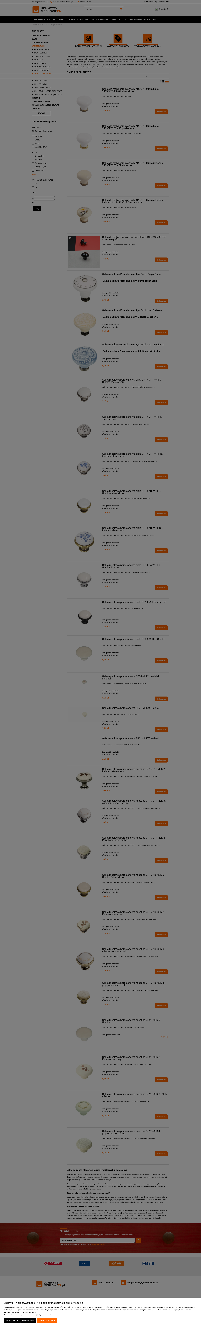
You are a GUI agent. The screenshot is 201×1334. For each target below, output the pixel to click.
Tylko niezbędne (12, 1320)
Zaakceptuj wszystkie (47, 1320)
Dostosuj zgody (28, 1320)
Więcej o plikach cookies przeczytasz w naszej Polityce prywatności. (28, 1315)
